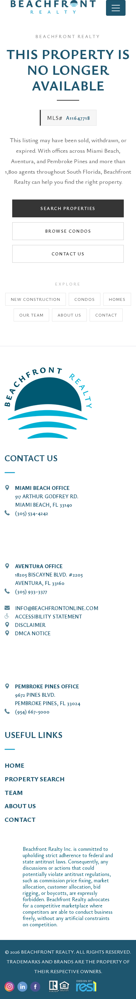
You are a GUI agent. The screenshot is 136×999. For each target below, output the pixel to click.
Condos (84, 299)
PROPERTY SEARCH (35, 779)
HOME (14, 765)
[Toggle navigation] (116, 8)
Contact (106, 315)
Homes (117, 299)
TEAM (14, 792)
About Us (69, 315)
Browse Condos (68, 231)
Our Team (31, 315)
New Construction (35, 299)
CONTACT (20, 819)
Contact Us (68, 254)
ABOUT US (20, 806)
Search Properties (68, 208)
